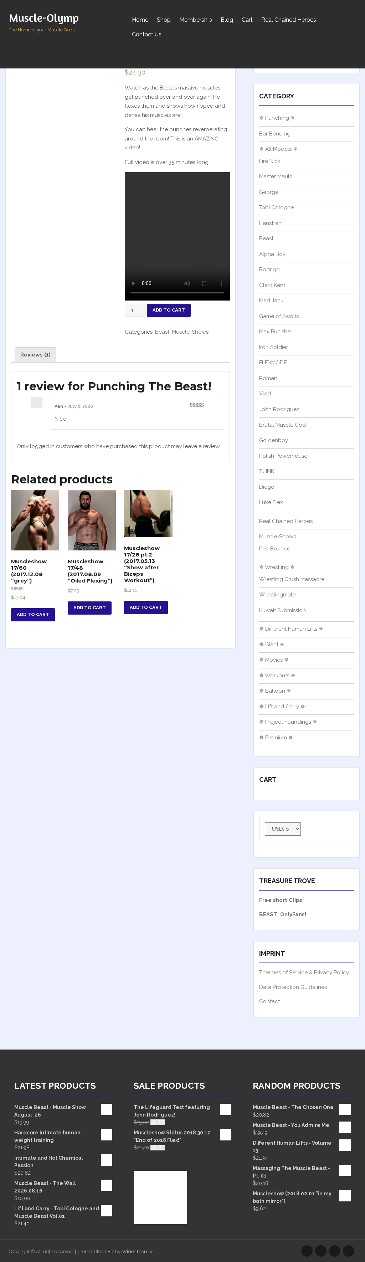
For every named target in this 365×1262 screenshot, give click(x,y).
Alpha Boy (272, 254)
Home (140, 19)
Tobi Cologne (276, 207)
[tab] (35, 355)
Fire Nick (270, 161)
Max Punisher (275, 331)
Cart (247, 19)
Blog (227, 19)
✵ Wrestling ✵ (277, 567)
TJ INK (266, 471)
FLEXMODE (273, 362)
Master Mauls (275, 176)
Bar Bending (275, 133)
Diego (266, 487)
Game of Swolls (279, 316)
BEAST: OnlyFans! (282, 914)
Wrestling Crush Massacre (291, 579)
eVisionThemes (137, 1251)
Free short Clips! (281, 900)
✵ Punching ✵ (277, 118)
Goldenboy (273, 440)
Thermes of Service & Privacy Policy (304, 972)
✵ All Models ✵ (278, 149)
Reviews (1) (35, 355)
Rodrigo (269, 269)
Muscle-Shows (190, 332)
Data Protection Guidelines (293, 987)
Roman (268, 378)
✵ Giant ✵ (271, 644)
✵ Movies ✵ (274, 660)
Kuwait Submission (282, 610)
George (268, 192)
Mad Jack (271, 300)
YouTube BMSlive (334, 1251)
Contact (269, 1001)
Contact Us (146, 34)
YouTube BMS (320, 1251)
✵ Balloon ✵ (275, 691)
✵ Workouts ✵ (277, 675)
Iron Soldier (273, 347)
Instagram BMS (306, 1251)
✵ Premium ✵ (276, 737)
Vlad (265, 393)
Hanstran (270, 223)
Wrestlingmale (277, 594)
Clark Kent (272, 285)
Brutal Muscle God (282, 425)
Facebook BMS (348, 1251)
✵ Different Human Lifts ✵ (291, 629)
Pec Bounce (274, 548)
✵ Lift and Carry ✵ (282, 706)
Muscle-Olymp (44, 18)
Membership (195, 19)
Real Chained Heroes (288, 19)
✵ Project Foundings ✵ (288, 722)
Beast (162, 332)
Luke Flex (271, 502)
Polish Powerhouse (283, 456)
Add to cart (169, 310)
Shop (164, 19)
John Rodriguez (279, 409)
